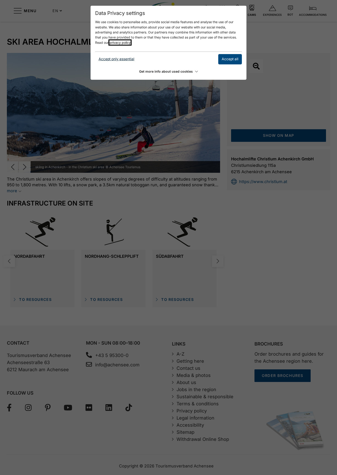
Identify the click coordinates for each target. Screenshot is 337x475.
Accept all (230, 59)
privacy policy (120, 42)
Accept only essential (116, 59)
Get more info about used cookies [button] (166, 71)
